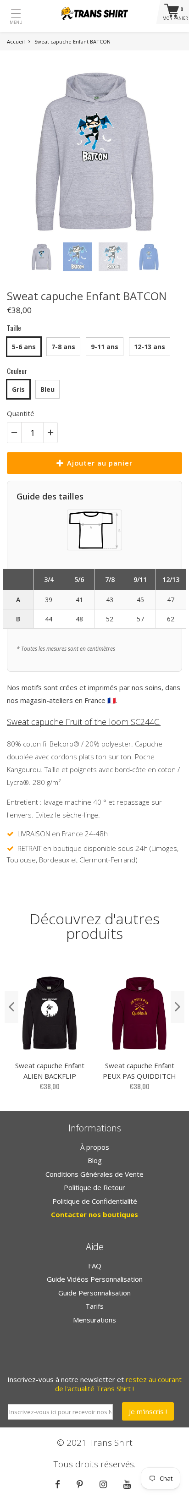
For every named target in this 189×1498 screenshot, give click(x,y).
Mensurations (94, 1319)
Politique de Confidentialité (94, 1201)
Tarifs (94, 1306)
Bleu (47, 389)
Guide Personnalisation (94, 1292)
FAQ (94, 1265)
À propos (94, 1147)
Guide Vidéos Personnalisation (95, 1279)
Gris (18, 389)
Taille (14, 328)
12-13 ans (149, 346)
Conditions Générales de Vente (94, 1174)
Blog (95, 1160)
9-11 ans (104, 346)
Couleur (17, 371)
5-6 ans (24, 346)
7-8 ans (63, 346)
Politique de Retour (94, 1187)
